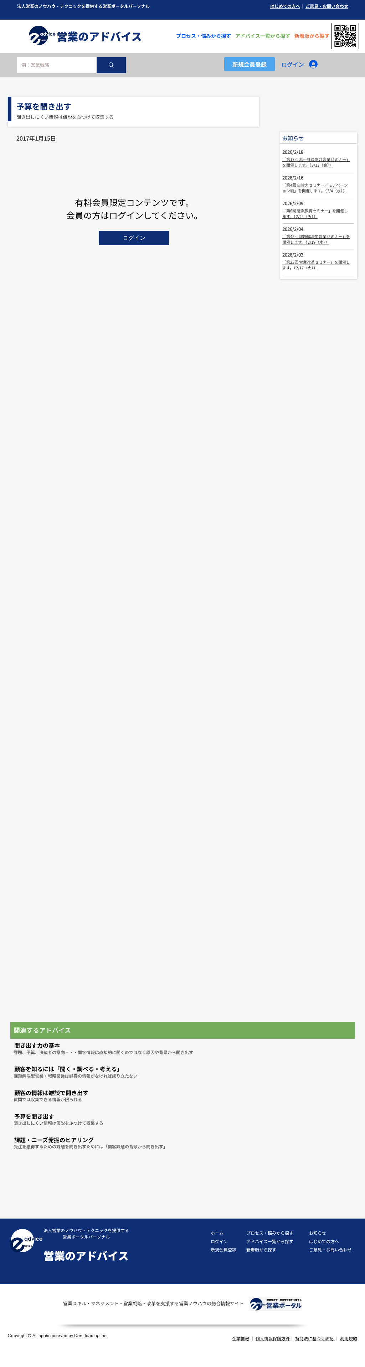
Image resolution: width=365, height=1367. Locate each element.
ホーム (217, 1233)
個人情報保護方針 (273, 1338)
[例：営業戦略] (111, 65)
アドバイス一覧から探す (269, 1241)
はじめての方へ (285, 6)
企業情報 (240, 1338)
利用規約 (348, 1338)
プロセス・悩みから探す (269, 1233)
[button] (134, 238)
